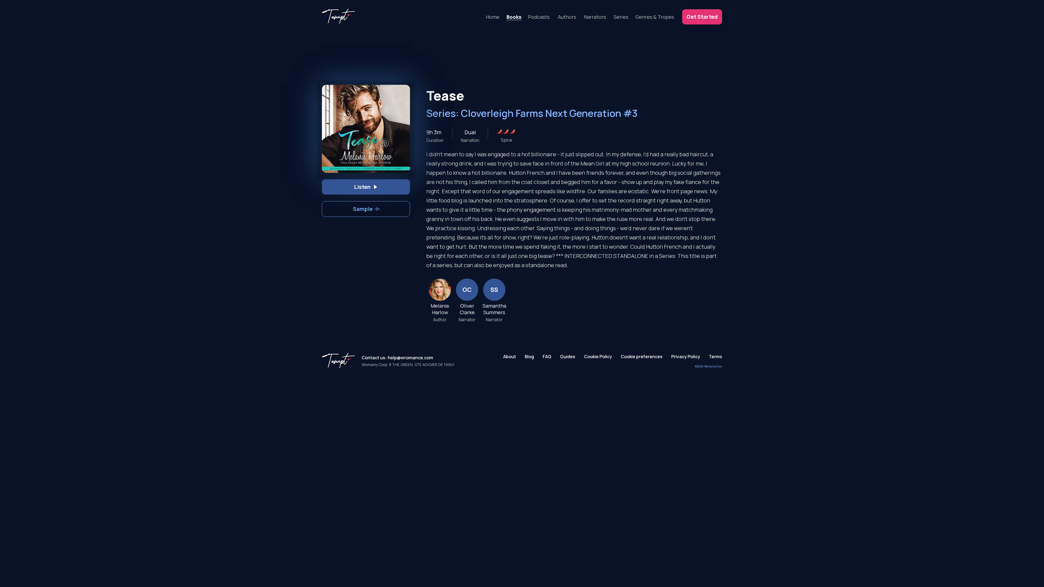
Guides (567, 357)
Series (621, 17)
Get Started (702, 16)
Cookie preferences (642, 357)
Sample (363, 209)
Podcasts (539, 17)
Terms (715, 357)
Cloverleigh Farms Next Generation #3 (549, 113)
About (509, 357)
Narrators (595, 17)
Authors (567, 17)
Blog (529, 357)
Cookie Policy (598, 357)
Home (492, 17)
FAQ (547, 357)
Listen (362, 187)
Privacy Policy (685, 357)
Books (514, 17)
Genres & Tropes (654, 17)
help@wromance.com (410, 358)
